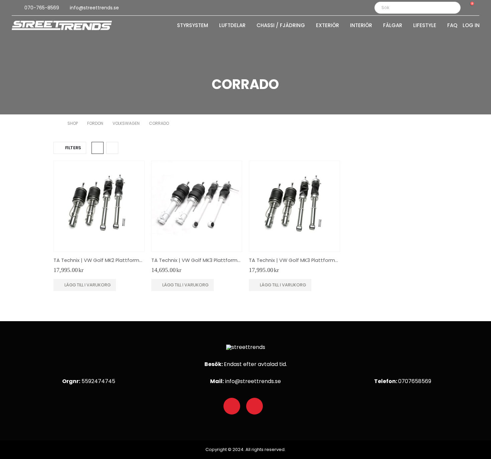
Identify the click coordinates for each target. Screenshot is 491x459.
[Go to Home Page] (55, 123)
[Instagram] (254, 406)
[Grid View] (98, 148)
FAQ (452, 26)
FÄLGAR (392, 26)
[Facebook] (231, 406)
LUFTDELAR (232, 26)
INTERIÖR (361, 26)
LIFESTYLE (424, 26)
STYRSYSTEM (192, 26)
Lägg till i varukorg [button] (87, 285)
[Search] (451, 7)
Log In (471, 26)
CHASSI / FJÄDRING (281, 26)
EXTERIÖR (327, 26)
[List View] (112, 148)
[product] (99, 206)
